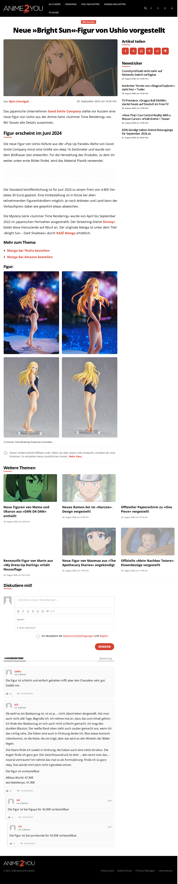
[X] (133, 51)
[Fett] (18, 611)
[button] (145, 8)
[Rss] (172, 8)
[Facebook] (151, 8)
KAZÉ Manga (65, 233)
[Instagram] (165, 8)
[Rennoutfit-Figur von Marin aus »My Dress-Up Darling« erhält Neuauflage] (30, 541)
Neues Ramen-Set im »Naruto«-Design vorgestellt (87, 509)
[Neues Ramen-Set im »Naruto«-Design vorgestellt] (89, 488)
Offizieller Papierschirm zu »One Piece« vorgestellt (146, 509)
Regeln (104, 635)
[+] (53, 611)
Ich (111, 800)
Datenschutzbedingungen (78, 635)
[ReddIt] (157, 51)
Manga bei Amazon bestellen (30, 257)
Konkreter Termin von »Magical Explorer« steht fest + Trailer (148, 87)
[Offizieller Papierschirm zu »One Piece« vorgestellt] (148, 488)
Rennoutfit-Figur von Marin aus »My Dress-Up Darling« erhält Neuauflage (28, 564)
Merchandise (88, 21)
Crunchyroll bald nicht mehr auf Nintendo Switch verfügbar (142, 72)
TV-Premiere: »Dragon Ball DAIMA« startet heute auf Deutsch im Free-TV (145, 102)
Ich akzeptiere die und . (75, 635)
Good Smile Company (64, 111)
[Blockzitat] (47, 611)
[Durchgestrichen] (32, 611)
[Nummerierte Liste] (37, 611)
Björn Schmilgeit (19, 101)
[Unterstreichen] (28, 611)
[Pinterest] (149, 51)
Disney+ (109, 222)
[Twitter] (158, 8)
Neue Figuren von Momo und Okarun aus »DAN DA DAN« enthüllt (26, 511)
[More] (165, 51)
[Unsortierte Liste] (42, 611)
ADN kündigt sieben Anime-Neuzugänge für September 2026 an (147, 131)
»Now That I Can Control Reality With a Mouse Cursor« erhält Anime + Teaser (146, 117)
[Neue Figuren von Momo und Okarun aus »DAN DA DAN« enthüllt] (30, 488)
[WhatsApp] (141, 51)
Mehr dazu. (75, 456)
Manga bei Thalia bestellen (28, 250)
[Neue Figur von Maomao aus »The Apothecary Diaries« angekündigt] (89, 541)
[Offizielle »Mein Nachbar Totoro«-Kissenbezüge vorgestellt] (148, 541)
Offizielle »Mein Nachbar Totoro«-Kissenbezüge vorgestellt (147, 562)
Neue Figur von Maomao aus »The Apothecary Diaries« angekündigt (89, 562)
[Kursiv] (23, 611)
